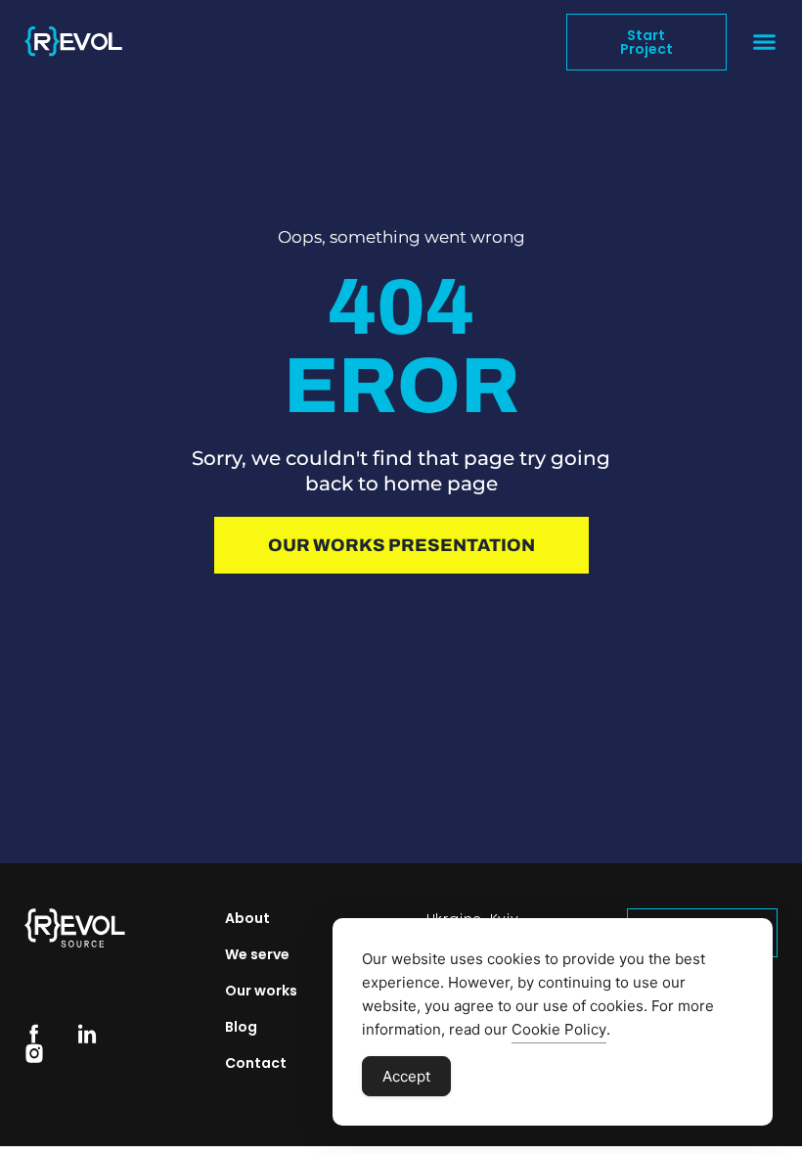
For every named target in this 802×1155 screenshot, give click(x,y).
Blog (241, 1027)
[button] (764, 42)
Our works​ (261, 990)
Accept (406, 1076)
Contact (256, 1063)
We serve (257, 954)
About (247, 918)
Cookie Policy (559, 1029)
